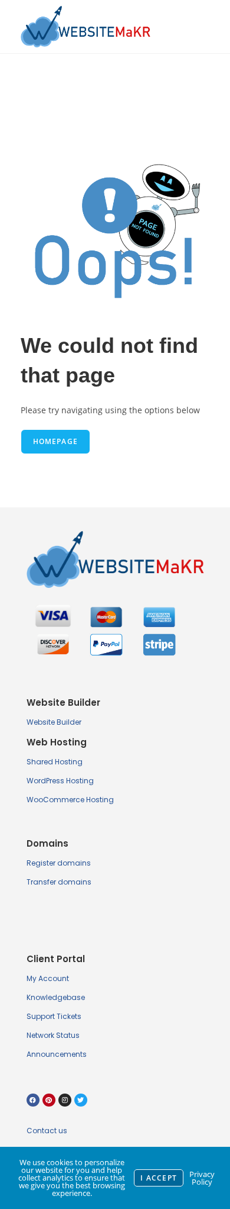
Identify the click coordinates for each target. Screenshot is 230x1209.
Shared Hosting (55, 762)
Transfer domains (59, 882)
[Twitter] (80, 1100)
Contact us (47, 1131)
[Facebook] (33, 1100)
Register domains (59, 863)
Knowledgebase (56, 997)
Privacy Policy (202, 1178)
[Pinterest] (48, 1100)
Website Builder (54, 722)
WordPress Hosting (60, 781)
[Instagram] (64, 1100)
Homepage (55, 441)
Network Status (53, 1035)
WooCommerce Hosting (70, 800)
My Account (48, 978)
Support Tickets (54, 1016)
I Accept (158, 1178)
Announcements (57, 1054)
